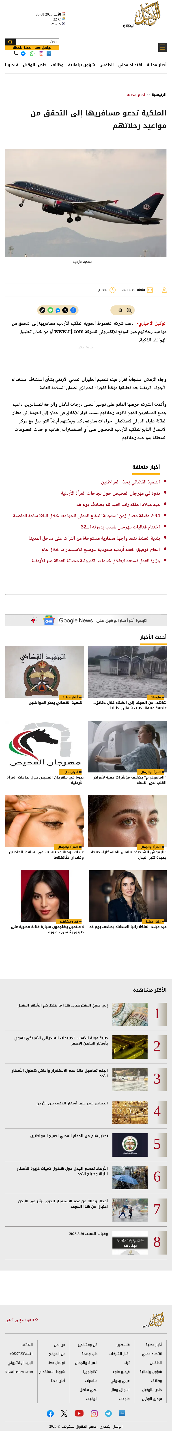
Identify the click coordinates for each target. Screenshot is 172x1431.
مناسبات (91, 1380)
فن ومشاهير (69, 921)
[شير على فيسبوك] (73, 310)
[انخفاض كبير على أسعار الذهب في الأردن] (130, 1112)
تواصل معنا (56, 1362)
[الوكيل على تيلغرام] (108, 1413)
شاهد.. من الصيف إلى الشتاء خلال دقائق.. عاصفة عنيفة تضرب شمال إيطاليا (130, 705)
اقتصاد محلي (130, 64)
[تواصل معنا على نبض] (49, 53)
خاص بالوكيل (34, 64)
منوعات (156, 697)
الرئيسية (159, 94)
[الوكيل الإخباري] (143, 17)
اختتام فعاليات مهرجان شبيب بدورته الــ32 (120, 527)
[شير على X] (65, 310)
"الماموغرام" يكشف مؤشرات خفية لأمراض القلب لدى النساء (129, 780)
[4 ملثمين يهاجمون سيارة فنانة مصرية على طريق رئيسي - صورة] (44, 896)
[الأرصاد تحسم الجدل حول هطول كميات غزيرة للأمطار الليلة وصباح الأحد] (130, 1177)
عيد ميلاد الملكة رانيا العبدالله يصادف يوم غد (118, 505)
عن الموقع (57, 1353)
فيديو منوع (121, 1371)
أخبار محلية (157, 64)
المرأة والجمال (151, 772)
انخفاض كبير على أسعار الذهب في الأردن (72, 1103)
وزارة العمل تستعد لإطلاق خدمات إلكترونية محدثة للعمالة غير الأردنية (96, 561)
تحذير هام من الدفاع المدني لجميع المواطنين (69, 1136)
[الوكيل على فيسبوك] (50, 1413)
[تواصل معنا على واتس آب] (32, 53)
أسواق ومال (120, 1389)
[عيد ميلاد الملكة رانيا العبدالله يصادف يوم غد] (127, 896)
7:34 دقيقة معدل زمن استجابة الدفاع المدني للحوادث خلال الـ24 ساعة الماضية (86, 516)
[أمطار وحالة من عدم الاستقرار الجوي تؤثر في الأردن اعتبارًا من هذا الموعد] (130, 1210)
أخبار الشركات (119, 1353)
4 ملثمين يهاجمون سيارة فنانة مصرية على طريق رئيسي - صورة (47, 930)
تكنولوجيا (90, 1371)
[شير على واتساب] (50, 310)
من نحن (59, 1344)
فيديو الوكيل (152, 1398)
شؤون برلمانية (81, 64)
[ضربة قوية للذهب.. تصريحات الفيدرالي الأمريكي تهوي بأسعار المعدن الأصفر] (130, 1047)
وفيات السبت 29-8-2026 (88, 1234)
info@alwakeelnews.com (19, 1371)
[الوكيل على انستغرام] (94, 1413)
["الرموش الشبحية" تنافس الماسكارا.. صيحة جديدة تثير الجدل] (127, 821)
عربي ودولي (120, 1380)
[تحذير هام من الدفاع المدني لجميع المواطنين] (130, 1145)
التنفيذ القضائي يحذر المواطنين (130, 482)
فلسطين (123, 1344)
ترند (127, 1362)
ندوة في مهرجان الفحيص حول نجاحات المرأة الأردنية (110, 493)
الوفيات (91, 1398)
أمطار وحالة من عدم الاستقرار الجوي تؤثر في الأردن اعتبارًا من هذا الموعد (63, 1204)
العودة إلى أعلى (20, 1320)
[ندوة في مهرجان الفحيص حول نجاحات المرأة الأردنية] (44, 746)
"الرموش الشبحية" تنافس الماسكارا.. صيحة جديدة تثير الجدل (129, 855)
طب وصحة (89, 1353)
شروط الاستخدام (52, 1371)
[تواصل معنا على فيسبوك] (23, 53)
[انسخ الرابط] (42, 310)
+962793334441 (21, 1353)
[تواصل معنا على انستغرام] (41, 53)
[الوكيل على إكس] (64, 1413)
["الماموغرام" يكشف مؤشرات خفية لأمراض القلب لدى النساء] (127, 746)
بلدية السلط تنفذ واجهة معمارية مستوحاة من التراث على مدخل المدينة (94, 538)
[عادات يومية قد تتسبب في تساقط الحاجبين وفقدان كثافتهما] (44, 821)
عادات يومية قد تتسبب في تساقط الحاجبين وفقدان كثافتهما (46, 855)
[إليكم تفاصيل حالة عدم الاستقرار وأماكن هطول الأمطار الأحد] (130, 1079)
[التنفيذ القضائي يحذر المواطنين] (44, 672)
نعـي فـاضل (88, 1389)
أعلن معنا (58, 1380)
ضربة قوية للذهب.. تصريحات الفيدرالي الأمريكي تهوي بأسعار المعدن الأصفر (61, 1040)
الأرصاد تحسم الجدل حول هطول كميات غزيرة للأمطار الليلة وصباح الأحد (62, 1171)
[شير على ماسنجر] (58, 310)
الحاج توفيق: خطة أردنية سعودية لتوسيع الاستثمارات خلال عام (101, 550)
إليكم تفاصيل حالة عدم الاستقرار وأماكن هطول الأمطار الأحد (60, 1073)
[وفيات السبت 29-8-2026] (130, 1243)
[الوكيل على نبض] (122, 1413)
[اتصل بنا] (16, 53)
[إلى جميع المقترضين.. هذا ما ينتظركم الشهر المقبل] (130, 1014)
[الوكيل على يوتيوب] (79, 1413)
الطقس (106, 64)
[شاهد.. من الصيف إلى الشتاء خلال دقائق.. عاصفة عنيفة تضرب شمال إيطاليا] (127, 672)
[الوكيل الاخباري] (154, 1320)
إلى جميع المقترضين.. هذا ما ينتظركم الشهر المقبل (62, 1005)
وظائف (57, 64)
